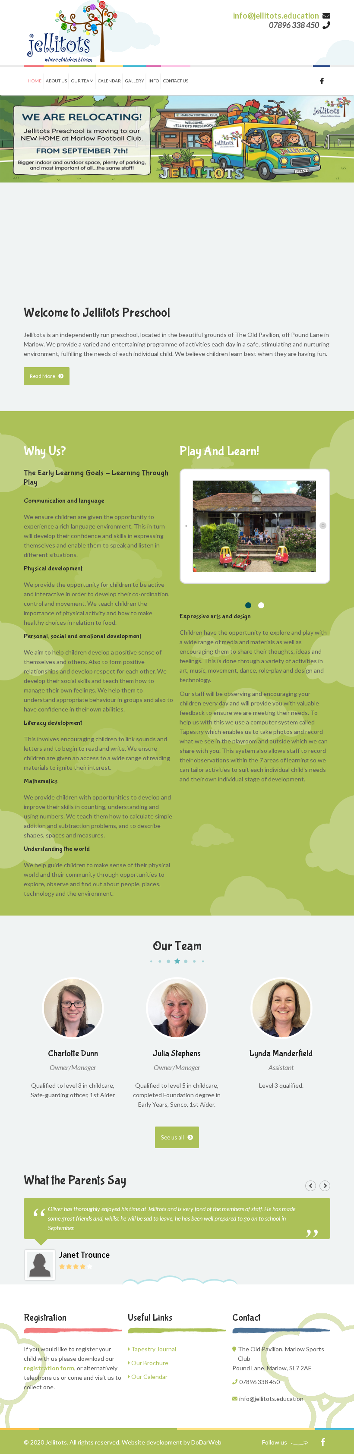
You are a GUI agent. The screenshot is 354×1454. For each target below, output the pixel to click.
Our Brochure (149, 1362)
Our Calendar (149, 1376)
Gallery (134, 80)
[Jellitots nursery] (72, 32)
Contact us (175, 80)
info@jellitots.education (276, 15)
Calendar (109, 80)
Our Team (82, 80)
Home (34, 80)
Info (154, 80)
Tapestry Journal (153, 1349)
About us (56, 80)
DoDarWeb (206, 1442)
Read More (43, 376)
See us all (173, 1137)
